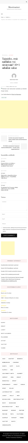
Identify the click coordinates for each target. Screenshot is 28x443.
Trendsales (4, 312)
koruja (23, 384)
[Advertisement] (14, 36)
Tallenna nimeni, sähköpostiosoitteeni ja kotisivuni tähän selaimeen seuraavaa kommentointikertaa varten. (15, 229)
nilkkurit (5, 410)
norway (13, 410)
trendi (22, 417)
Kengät (3, 326)
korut (4, 388)
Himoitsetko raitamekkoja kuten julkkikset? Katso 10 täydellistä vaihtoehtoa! (9, 177)
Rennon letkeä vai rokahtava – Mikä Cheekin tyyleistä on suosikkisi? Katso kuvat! (8, 165)
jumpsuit (5, 377)
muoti (4, 403)
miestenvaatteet (19, 399)
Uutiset (11, 55)
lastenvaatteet (7, 392)
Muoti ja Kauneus (16, 94)
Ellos (2, 307)
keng (12, 377)
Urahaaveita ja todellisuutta (9, 281)
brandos (20, 358)
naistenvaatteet (7, 406)
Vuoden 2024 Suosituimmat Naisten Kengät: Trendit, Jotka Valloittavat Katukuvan (12, 278)
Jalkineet (20, 373)
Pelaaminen (4, 337)
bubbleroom (6, 362)
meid (18, 395)
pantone (21, 410)
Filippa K (4, 369)
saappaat (5, 417)
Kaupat (3, 322)
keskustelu (5, 381)
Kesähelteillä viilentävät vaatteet (9, 265)
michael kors (6, 399)
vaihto (13, 421)
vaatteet (5, 421)
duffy (11, 366)
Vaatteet (4, 344)
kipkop (14, 381)
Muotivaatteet (14, 7)
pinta (12, 414)
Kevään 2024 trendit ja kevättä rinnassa (11, 271)
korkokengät (6, 384)
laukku (17, 392)
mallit (12, 395)
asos (3, 358)
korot (16, 384)
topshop (14, 417)
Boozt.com (3, 293)
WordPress (19, 437)
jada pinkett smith (8, 373)
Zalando (3, 302)
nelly (17, 406)
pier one (4, 414)
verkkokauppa (6, 425)
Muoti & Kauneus (6, 333)
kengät (19, 377)
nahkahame (12, 403)
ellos (18, 366)
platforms (20, 414)
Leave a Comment (14, 82)
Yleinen (3, 348)
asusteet (11, 358)
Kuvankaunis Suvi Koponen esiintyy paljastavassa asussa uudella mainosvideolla (9, 189)
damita (4, 366)
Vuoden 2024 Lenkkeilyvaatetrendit (10, 274)
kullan (11, 388)
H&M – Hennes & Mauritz (7, 298)
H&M (11, 369)
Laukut (3, 329)
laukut (4, 395)
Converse (16, 362)
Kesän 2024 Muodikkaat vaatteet (9, 268)
